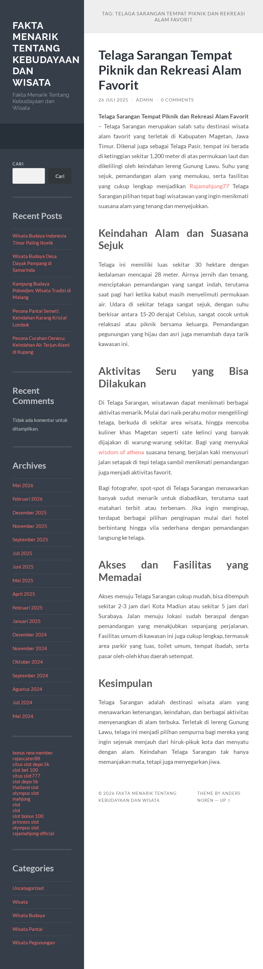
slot (17, 804)
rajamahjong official (33, 833)
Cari (18, 163)
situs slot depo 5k (31, 764)
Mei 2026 (23, 485)
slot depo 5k (25, 781)
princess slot (26, 822)
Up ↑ (225, 800)
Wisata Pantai (28, 929)
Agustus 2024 (27, 689)
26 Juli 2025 (113, 99)
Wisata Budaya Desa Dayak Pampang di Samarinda (35, 263)
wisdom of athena (121, 452)
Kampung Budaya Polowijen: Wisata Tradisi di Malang (42, 290)
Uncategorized (28, 888)
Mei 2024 (23, 716)
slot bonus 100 (28, 816)
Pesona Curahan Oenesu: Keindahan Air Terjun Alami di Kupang (41, 345)
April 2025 (24, 594)
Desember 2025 (30, 512)
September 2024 (30, 675)
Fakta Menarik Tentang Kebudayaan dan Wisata (46, 54)
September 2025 (30, 539)
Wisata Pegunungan (34, 942)
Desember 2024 (30, 634)
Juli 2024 (22, 702)
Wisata (20, 902)
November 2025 (30, 526)
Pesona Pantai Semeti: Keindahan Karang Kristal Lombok (40, 317)
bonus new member (33, 752)
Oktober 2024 (28, 662)
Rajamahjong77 (209, 186)
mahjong (21, 799)
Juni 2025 (23, 566)
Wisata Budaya (29, 915)
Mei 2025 (23, 580)
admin (144, 99)
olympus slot (26, 793)
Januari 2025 (27, 621)
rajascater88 (26, 758)
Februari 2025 (28, 607)
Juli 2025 (22, 553)
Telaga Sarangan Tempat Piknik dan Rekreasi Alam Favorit (170, 69)
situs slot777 (26, 776)
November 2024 (30, 648)
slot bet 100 (25, 770)
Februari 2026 (28, 499)
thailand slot (26, 787)
